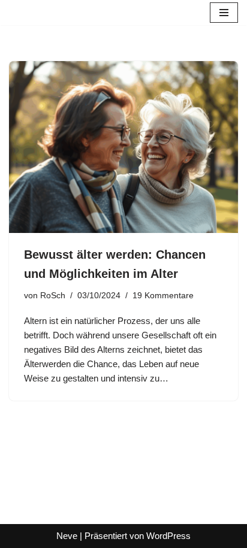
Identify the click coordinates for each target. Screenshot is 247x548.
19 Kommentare (163, 295)
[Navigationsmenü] (224, 12)
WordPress (168, 536)
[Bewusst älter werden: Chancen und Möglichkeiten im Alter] (123, 147)
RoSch (52, 295)
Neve (66, 536)
